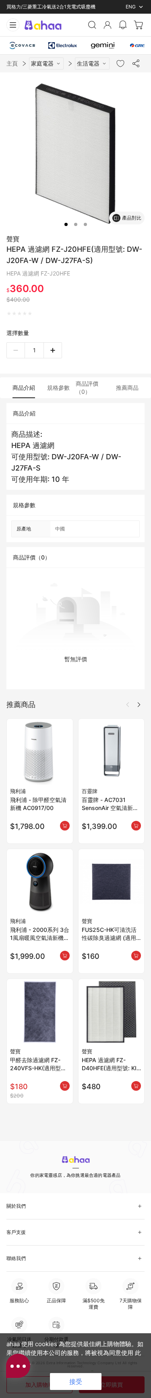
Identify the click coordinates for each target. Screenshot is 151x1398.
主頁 (12, 63)
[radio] (9, 313)
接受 (75, 1381)
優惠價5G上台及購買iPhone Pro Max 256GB (54, 7)
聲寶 (12, 239)
